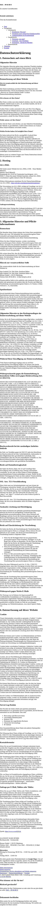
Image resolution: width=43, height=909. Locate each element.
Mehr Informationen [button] (6, 868)
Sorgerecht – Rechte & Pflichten (22, 42)
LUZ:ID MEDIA (5, 876)
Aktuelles (7, 46)
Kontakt (6, 48)
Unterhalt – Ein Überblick (20, 41)
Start (5, 26)
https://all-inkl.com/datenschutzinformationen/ (25, 183)
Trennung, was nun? (18, 39)
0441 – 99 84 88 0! (12, 890)
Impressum (3, 873)
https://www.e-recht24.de (13, 831)
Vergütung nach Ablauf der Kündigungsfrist (26, 34)
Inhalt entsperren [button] (5, 869)
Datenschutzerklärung (16, 873)
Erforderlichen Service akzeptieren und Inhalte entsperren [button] (18, 871)
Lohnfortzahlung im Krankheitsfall (23, 35)
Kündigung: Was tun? (19, 32)
